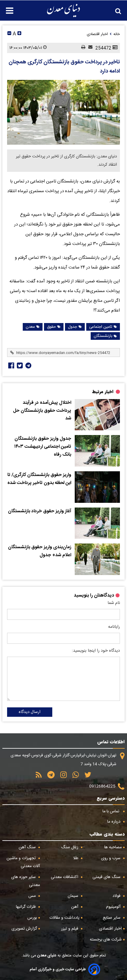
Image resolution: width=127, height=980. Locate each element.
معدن (30, 327)
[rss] (39, 776)
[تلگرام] (27, 365)
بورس (32, 917)
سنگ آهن (28, 847)
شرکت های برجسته (106, 939)
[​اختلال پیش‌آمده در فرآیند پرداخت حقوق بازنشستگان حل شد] (97, 415)
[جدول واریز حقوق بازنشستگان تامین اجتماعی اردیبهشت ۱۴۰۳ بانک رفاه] (97, 451)
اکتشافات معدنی (65, 877)
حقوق (51, 327)
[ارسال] (88, 48)
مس (32, 896)
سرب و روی (111, 858)
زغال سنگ (70, 847)
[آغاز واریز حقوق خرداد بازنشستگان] (97, 523)
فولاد (117, 896)
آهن (75, 906)
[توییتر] (85, 776)
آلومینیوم (114, 906)
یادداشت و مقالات (64, 917)
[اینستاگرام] (61, 776)
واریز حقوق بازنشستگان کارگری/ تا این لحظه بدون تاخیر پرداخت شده (39, 479)
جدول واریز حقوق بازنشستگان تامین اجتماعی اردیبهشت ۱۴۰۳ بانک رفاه (42, 446)
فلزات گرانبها (26, 906)
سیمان (73, 896)
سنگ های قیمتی (107, 877)
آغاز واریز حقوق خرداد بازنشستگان (39, 511)
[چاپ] (81, 48)
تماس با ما (111, 811)
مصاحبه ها (113, 847)
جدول (72, 327)
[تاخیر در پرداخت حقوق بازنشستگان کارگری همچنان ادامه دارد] (63, 112)
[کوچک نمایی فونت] (9, 34)
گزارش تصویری (24, 928)
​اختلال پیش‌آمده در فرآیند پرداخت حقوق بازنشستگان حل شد (42, 410)
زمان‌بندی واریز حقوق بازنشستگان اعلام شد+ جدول (39, 551)
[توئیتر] (19, 365)
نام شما (114, 603)
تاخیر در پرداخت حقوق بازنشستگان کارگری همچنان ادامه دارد (64, 67)
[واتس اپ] (73, 776)
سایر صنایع (112, 917)
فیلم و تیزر (70, 928)
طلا (76, 858)
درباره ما (114, 821)
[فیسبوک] (10, 365)
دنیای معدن (46, 955)
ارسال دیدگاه (29, 712)
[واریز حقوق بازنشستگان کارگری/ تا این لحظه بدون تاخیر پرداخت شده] (97, 487)
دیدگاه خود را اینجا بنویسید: (96, 650)
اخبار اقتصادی (110, 928)
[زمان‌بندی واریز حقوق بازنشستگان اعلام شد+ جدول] (97, 559)
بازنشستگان (103, 336)
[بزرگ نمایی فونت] (19, 34)
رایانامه (114, 626)
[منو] (6, 7)
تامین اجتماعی (100, 327)
